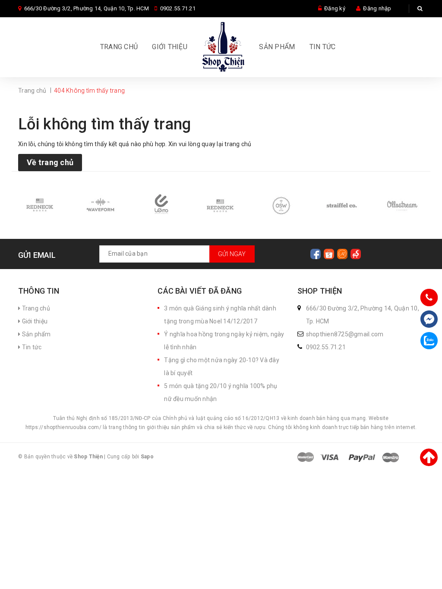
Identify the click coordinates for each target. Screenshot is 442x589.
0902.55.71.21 (178, 8)
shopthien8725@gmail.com (345, 334)
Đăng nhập (377, 8)
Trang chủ (119, 47)
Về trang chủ (50, 162)
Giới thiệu (169, 47)
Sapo (147, 457)
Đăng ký (334, 8)
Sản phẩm (277, 47)
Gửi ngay (232, 254)
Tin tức (322, 47)
